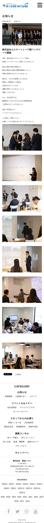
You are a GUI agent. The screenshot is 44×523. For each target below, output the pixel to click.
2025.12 (21, 488)
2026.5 (25, 484)
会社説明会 (12, 407)
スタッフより (20, 446)
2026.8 (4, 484)
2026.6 (18, 484)
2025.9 (22, 493)
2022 (25, 497)
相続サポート (33, 442)
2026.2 (6, 488)
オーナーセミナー (20, 411)
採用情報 (8, 396)
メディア (33, 396)
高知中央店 (33, 427)
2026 (3, 497)
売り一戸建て (12, 438)
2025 (8, 497)
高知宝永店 (8, 427)
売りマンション (27, 438)
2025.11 (29, 488)
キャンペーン (22, 452)
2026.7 (11, 484)
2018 (16, 501)
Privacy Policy (22, 519)
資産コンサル (22, 433)
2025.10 (37, 488)
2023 (19, 497)
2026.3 (39, 484)
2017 (22, 501)
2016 (27, 501)
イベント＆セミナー (22, 403)
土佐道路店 (29, 422)
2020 (36, 497)
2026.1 (13, 488)
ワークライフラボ (27, 407)
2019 (41, 497)
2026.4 (32, 484)
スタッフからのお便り (22, 418)
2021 (30, 497)
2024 (14, 497)
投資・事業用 (18, 442)
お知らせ (22, 392)
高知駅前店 (20, 427)
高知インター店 (14, 422)
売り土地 (6, 442)
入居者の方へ (20, 396)
